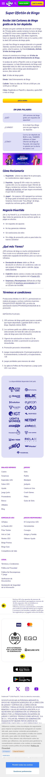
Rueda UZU (35, 276)
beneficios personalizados (25, 283)
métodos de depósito (13, 189)
